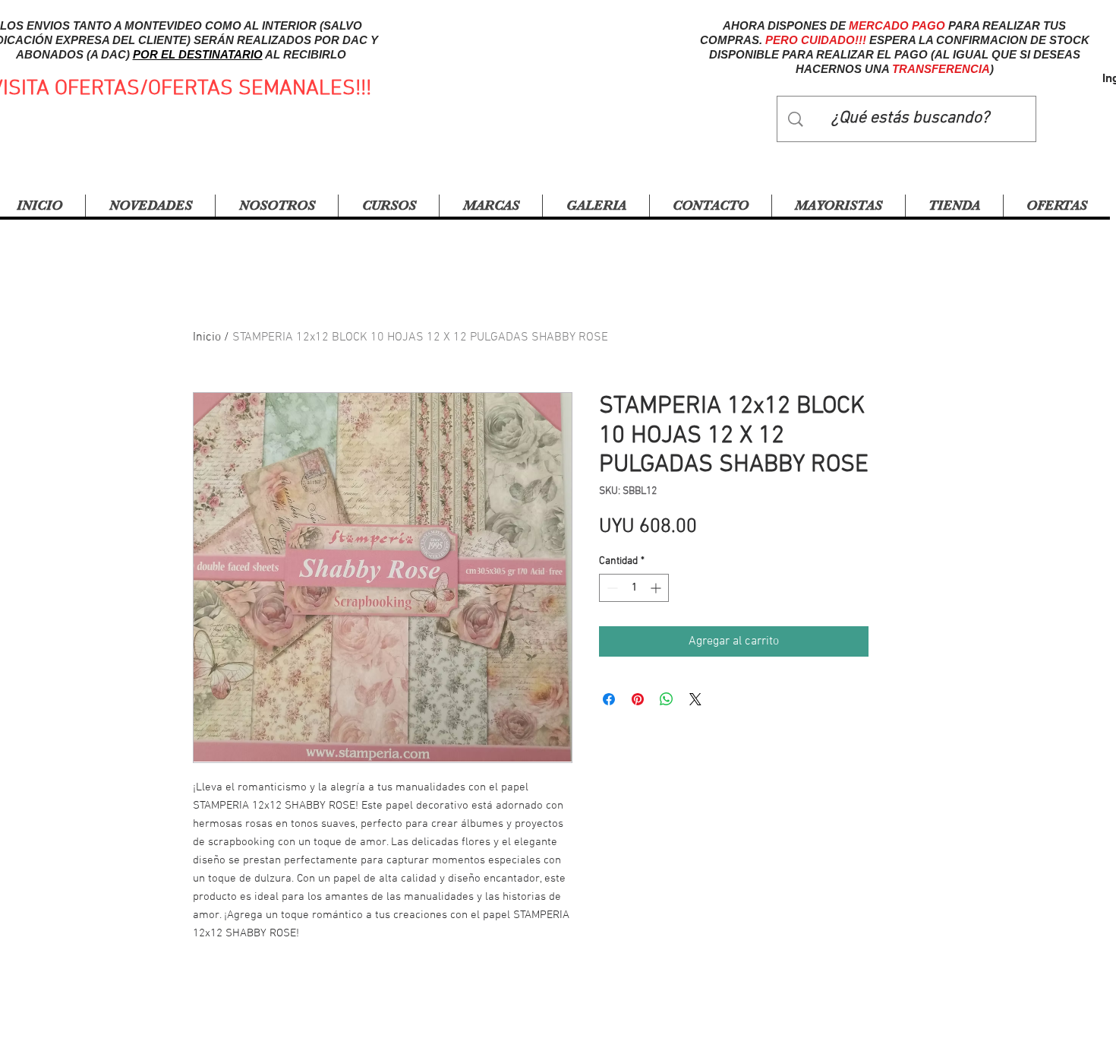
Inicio (207, 337)
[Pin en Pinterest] (638, 699)
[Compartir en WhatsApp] (666, 699)
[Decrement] (610, 588)
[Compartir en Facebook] (609, 699)
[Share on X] (695, 699)
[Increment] (657, 588)
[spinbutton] (634, 588)
